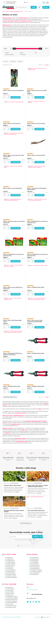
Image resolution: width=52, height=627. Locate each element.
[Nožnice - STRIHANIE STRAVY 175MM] (38, 274)
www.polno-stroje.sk (9, 593)
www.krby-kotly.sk (9, 595)
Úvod (4, 11)
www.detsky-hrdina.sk (10, 562)
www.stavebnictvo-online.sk (11, 596)
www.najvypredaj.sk (34, 560)
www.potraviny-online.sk (10, 574)
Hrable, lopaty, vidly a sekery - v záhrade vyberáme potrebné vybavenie (38, 486)
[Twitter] (31, 602)
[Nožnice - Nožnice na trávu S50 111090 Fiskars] (14, 78)
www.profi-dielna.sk (9, 592)
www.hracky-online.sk (10, 565)
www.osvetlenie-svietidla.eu (36, 571)
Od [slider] (14, 48)
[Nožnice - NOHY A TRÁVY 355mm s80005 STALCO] (14, 308)
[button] (38, 577)
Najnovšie (6, 61)
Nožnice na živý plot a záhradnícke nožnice (14, 11)
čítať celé (17, 492)
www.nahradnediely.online (11, 602)
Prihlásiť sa (36, 536)
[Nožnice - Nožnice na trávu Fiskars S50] (14, 111)
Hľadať (33, 7)
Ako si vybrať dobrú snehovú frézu (36, 510)
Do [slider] (40, 48)
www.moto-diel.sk (9, 590)
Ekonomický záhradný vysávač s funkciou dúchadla (14, 511)
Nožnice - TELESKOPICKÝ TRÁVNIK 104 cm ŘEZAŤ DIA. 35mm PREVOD (12, 354)
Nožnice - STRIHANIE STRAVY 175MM (35, 287)
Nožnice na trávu (7, 25)
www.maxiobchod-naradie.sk (11, 598)
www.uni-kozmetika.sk (34, 573)
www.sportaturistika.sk (10, 573)
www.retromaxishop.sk (35, 566)
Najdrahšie (20, 61)
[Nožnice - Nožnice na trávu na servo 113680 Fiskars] (38, 78)
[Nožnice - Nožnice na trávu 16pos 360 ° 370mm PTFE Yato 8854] (14, 142)
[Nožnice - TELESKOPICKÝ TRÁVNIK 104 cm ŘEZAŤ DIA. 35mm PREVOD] (14, 341)
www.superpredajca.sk (35, 568)
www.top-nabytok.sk (34, 563)
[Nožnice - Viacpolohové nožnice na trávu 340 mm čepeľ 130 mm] (14, 208)
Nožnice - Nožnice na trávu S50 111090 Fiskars (13, 90)
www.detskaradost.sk (10, 560)
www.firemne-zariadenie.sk (11, 601)
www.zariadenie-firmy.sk (10, 607)
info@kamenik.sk (32, 598)
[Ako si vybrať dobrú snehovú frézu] (38, 501)
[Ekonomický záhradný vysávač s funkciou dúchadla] (14, 501)
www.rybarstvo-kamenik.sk (11, 577)
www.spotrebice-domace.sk (36, 569)
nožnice (4, 21)
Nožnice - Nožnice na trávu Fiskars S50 (11, 123)
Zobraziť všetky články (25, 523)
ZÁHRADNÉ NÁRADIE (14, 483)
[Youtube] (36, 602)
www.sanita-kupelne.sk (10, 569)
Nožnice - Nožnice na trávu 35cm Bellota (36, 123)
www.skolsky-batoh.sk (10, 571)
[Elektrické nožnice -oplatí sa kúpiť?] (14, 476)
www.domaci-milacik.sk (10, 563)
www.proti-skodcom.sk (35, 565)
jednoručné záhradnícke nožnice (33, 421)
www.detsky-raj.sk (9, 559)
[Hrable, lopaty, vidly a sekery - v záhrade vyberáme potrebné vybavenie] (38, 476)
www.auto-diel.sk (9, 587)
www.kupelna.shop (9, 566)
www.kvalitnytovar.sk (34, 559)
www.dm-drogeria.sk (34, 557)
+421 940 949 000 (10, 3)
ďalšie (47, 65)
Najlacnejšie (13, 61)
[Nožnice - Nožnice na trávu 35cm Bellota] (38, 111)
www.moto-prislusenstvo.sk (11, 599)
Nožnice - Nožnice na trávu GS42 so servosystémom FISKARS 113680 (35, 321)
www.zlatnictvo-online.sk (10, 576)
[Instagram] (34, 602)
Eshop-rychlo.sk (46, 617)
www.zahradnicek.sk (34, 574)
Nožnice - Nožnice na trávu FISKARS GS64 (12, 188)
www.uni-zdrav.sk (9, 604)
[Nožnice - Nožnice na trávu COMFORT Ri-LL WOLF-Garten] (14, 274)
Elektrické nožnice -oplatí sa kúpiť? (12, 485)
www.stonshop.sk (9, 568)
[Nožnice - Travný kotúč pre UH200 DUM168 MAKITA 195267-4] (38, 175)
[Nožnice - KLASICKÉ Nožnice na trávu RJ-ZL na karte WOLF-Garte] (38, 208)
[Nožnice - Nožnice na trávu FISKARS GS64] (14, 175)
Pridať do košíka (16, 97)
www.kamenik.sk (9, 557)
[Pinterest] (39, 602)
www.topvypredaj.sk (34, 562)
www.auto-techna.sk (9, 589)
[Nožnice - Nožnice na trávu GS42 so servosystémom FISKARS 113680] (38, 308)
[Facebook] (28, 602)
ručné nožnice (10, 21)
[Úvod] (8, 7)
